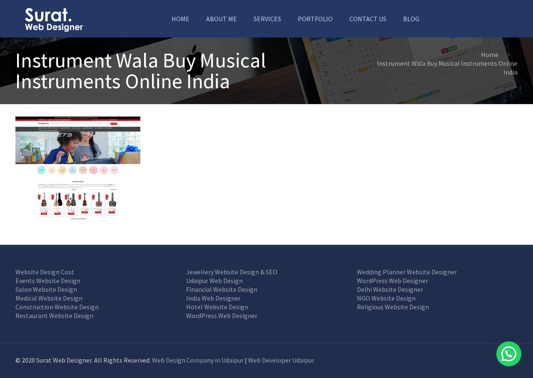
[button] (508, 353)
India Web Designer (213, 298)
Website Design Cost (44, 272)
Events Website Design (47, 280)
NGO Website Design (386, 298)
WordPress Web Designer (221, 315)
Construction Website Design (57, 307)
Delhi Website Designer (390, 289)
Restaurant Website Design (54, 315)
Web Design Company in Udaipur (198, 360)
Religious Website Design (393, 307)
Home (489, 54)
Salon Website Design (46, 289)
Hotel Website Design (217, 307)
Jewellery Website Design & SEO (231, 272)
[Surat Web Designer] (54, 18)
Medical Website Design (48, 298)
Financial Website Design (221, 289)
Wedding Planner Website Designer (407, 272)
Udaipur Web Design (214, 280)
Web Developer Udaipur (281, 360)
